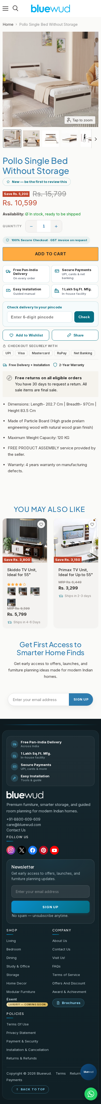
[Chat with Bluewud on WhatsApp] (90, 1094)
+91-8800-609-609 (23, 819)
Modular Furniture (20, 992)
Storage (12, 975)
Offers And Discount (68, 983)
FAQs (56, 966)
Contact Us (16, 830)
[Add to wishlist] (41, 524)
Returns (76, 1073)
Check (84, 317)
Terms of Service (66, 975)
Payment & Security (22, 1041)
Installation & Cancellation (27, 1050)
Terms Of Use (17, 1024)
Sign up (81, 699)
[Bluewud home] (24, 794)
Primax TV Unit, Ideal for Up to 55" (76, 572)
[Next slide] (95, 138)
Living (11, 941)
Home (8, 24)
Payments (14, 1080)
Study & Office (18, 966)
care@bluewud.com (23, 824)
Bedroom (13, 949)
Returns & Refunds (21, 1058)
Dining (11, 958)
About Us (59, 941)
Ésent (26, 1001)
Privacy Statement (21, 1033)
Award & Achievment (69, 992)
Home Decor (16, 983)
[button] (12, 138)
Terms (61, 1073)
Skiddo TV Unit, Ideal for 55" (22, 572)
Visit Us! (58, 958)
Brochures (71, 1003)
